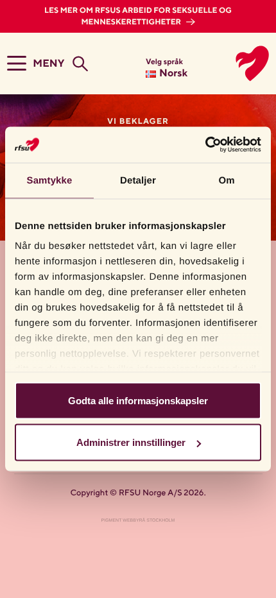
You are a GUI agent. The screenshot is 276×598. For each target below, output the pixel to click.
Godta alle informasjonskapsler (138, 400)
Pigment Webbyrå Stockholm (138, 520)
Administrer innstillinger (130, 442)
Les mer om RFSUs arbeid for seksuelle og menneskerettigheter (138, 16)
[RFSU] (238, 63)
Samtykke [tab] (50, 180)
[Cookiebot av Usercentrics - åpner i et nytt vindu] (205, 145)
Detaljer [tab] (138, 180)
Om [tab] (226, 180)
